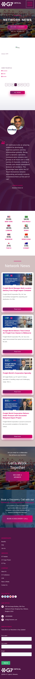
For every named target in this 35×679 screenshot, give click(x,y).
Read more (17, 309)
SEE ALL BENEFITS (17, 31)
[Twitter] (8, 596)
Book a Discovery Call (17, 518)
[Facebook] (2, 596)
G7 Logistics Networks (12, 674)
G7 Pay (3, 563)
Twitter (4, 73)
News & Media (5, 581)
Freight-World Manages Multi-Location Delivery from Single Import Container (17, 289)
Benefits (3, 541)
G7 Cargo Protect (6, 560)
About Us (3, 571)
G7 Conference (5, 575)
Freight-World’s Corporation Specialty (17, 373)
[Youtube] (10, 596)
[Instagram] (15, 596)
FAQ (2, 545)
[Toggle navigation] (30, 4)
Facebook (4, 70)
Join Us (3, 548)
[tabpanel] (17, 153)
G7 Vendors (4, 556)
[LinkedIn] (5, 596)
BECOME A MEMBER (17, 27)
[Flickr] (13, 596)
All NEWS (17, 92)
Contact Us (4, 585)
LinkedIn (4, 76)
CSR (2, 578)
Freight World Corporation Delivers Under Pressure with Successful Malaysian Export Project (16, 415)
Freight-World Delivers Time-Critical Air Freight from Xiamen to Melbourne (17, 332)
